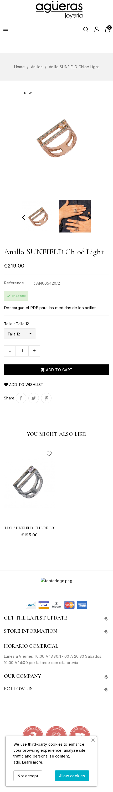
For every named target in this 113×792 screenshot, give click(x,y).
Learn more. (32, 762)
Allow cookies (72, 776)
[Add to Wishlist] (49, 453)
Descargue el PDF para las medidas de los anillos (50, 307)
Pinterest (46, 398)
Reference (14, 282)
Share (21, 398)
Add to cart (56, 370)
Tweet (34, 398)
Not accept (28, 776)
